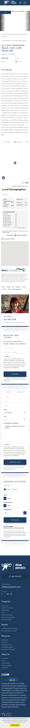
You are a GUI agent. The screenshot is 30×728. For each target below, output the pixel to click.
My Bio (23, 322)
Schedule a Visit (20, 392)
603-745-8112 (16, 576)
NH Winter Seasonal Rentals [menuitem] (9, 628)
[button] (2, 21)
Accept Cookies (15, 725)
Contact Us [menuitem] (5, 668)
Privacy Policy (16, 367)
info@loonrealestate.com (11, 587)
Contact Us (9, 392)
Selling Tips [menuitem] (5, 642)
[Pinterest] (11, 594)
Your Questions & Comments (11, 423)
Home (2, 287)
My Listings (6, 322)
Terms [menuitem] (3, 661)
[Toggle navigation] (25, 2)
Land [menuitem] (3, 612)
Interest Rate (7, 509)
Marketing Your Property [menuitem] (8, 649)
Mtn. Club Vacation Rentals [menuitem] (9, 631)
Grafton (18, 287)
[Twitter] (5, 594)
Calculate (15, 520)
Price (5, 495)
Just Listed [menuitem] (5, 605)
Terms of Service (10, 469)
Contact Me (18, 322)
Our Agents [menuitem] (5, 658)
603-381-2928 (10, 319)
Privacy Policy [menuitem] (5, 663)
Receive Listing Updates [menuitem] (8, 617)
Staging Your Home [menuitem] (7, 644)
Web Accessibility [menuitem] (7, 665)
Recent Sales (12, 322)
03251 (4, 289)
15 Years (15, 489)
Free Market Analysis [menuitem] (7, 647)
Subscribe (15, 374)
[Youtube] (8, 594)
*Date (5, 409)
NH (13, 287)
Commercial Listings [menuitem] (7, 615)
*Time (5, 416)
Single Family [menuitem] (5, 610)
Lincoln (24, 287)
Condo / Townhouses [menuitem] (7, 608)
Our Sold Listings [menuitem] (6, 619)
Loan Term (7, 485)
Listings (8, 287)
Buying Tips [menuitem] (5, 640)
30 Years (8, 489)
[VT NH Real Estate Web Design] (15, 715)
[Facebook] (2, 594)
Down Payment (8, 502)
